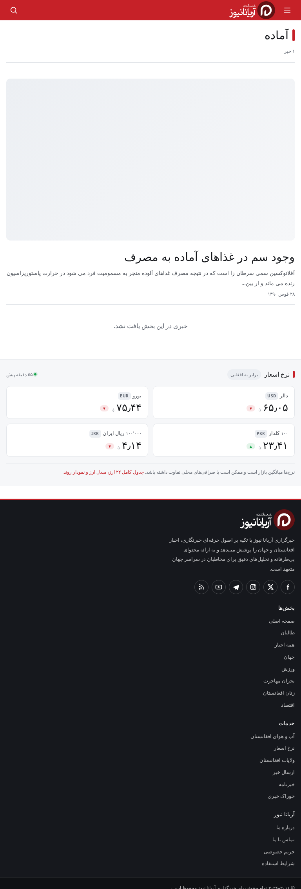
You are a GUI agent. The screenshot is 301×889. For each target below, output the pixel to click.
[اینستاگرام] (253, 578)
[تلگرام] (236, 578)
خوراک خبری (282, 787)
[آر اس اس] (201, 578)
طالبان (288, 623)
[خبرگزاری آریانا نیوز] (252, 10)
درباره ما (287, 818)
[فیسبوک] (288, 578)
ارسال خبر (285, 763)
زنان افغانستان (280, 683)
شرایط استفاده (280, 854)
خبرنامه (287, 775)
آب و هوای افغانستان (274, 727)
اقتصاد (288, 695)
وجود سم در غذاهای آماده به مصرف (211, 257)
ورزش (289, 659)
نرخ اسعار (285, 739)
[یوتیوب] (219, 578)
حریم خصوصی (280, 842)
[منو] (287, 10)
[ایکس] (270, 578)
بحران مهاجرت (281, 671)
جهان (289, 647)
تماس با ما (284, 830)
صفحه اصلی (282, 611)
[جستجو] (13, 10)
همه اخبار (285, 635)
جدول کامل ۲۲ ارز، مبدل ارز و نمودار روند (114, 472)
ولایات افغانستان (278, 750)
